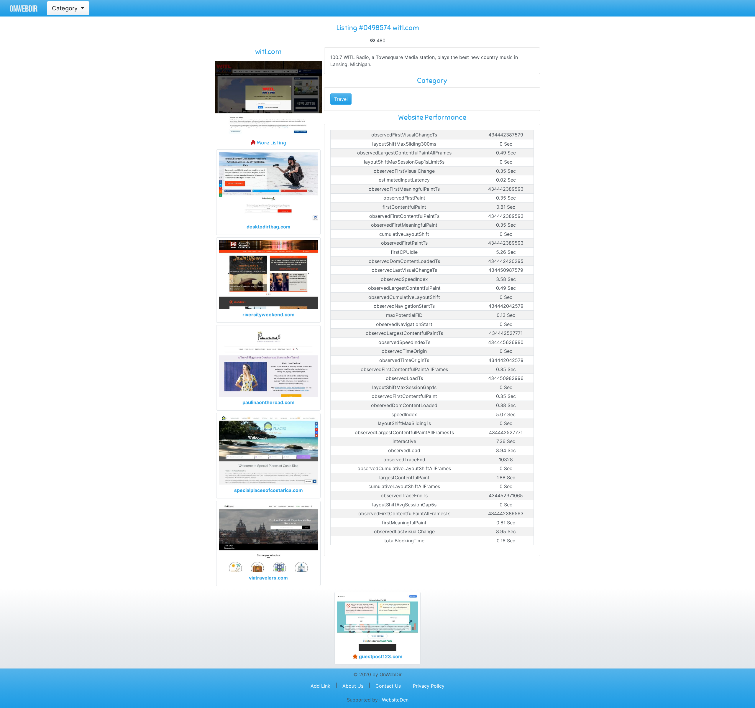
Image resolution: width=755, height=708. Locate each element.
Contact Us (388, 686)
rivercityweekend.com (268, 314)
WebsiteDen (395, 700)
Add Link (320, 686)
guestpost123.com (380, 656)
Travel (341, 99)
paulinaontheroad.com (268, 402)
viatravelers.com (268, 578)
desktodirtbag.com (268, 227)
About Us (352, 686)
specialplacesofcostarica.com (268, 490)
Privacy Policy (428, 686)
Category (65, 8)
